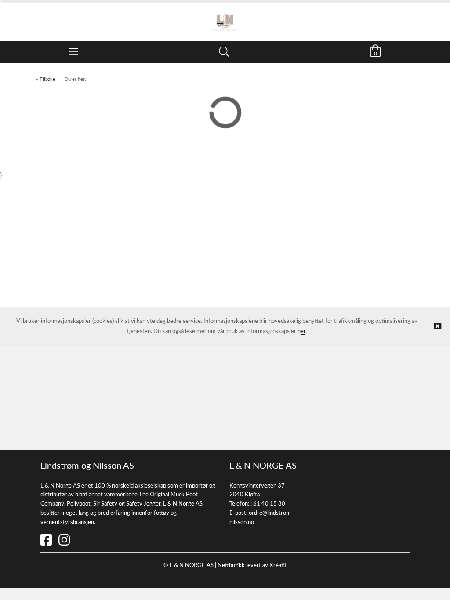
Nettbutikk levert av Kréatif (252, 565)
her (301, 331)
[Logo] (225, 16)
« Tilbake (45, 79)
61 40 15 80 (269, 504)
